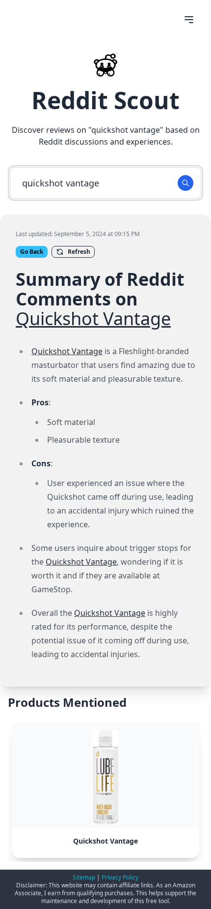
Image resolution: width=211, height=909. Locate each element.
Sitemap (84, 877)
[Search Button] (185, 183)
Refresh (79, 251)
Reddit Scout (105, 100)
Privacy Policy (120, 877)
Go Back (31, 251)
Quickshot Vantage (93, 318)
